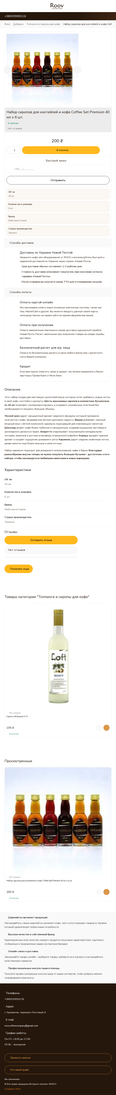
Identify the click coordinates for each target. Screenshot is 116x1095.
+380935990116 (14, 999)
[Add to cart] (106, 728)
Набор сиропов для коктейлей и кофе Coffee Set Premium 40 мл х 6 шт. (39, 880)
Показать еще (19, 568)
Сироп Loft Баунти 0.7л (17, 716)
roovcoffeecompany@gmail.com (21, 1025)
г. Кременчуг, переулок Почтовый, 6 (25, 1012)
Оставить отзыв (41, 540)
